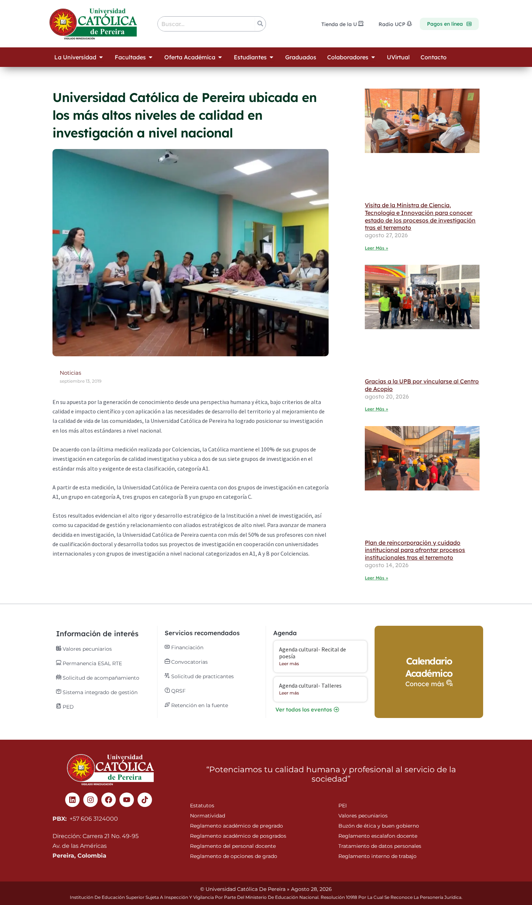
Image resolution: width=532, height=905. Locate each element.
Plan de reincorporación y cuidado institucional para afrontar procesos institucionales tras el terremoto (415, 550)
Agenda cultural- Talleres (310, 685)
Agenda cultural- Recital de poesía (312, 653)
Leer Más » (376, 248)
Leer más (289, 663)
